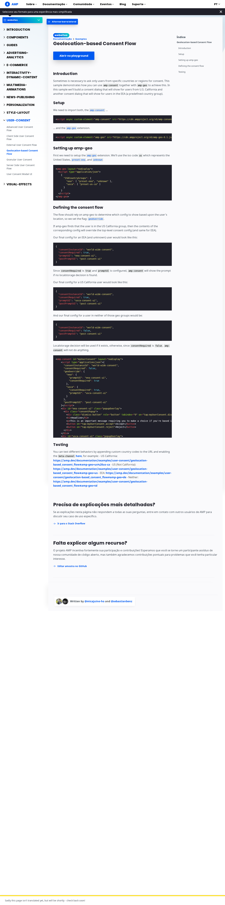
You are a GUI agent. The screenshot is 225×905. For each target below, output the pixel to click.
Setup (181, 54)
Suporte (137, 4)
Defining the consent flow (191, 66)
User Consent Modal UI (19, 174)
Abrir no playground (73, 56)
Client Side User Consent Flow (20, 137)
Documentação (54, 4)
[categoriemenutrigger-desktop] (62, 22)
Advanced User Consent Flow (20, 129)
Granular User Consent (19, 159)
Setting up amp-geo (188, 60)
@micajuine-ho (94, 601)
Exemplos (81, 39)
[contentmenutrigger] (198, 36)
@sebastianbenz (121, 601)
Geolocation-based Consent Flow (22, 152)
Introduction (184, 48)
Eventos (106, 4)
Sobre (30, 4)
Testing (181, 72)
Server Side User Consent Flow (21, 167)
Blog (123, 4)
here (79, 456)
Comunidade (82, 4)
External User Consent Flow (22, 144)
